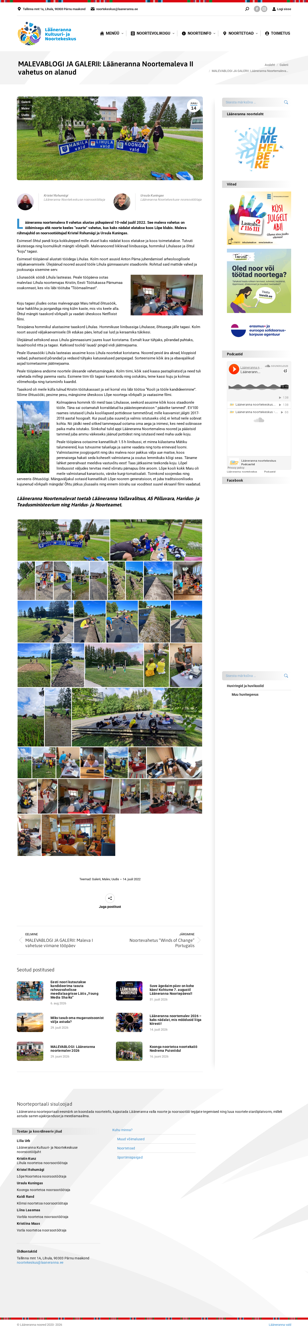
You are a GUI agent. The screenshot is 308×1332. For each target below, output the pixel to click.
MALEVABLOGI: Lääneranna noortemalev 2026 (73, 1048)
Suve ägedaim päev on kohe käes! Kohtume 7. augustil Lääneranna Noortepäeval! (172, 989)
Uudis (25, 115)
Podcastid (270, 471)
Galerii (25, 102)
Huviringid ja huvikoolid (245, 686)
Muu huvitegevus (245, 694)
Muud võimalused (131, 1139)
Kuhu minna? (122, 1130)
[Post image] (31, 991)
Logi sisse (284, 9)
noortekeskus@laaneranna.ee (40, 1262)
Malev (25, 108)
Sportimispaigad (130, 1157)
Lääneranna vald (280, 1324)
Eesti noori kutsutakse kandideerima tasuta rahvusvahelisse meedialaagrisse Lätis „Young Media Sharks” (74, 989)
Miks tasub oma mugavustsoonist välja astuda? (77, 1020)
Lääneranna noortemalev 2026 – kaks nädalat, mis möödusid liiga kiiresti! (176, 1020)
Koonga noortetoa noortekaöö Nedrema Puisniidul (174, 1048)
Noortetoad (126, 1148)
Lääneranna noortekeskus (242, 471)
